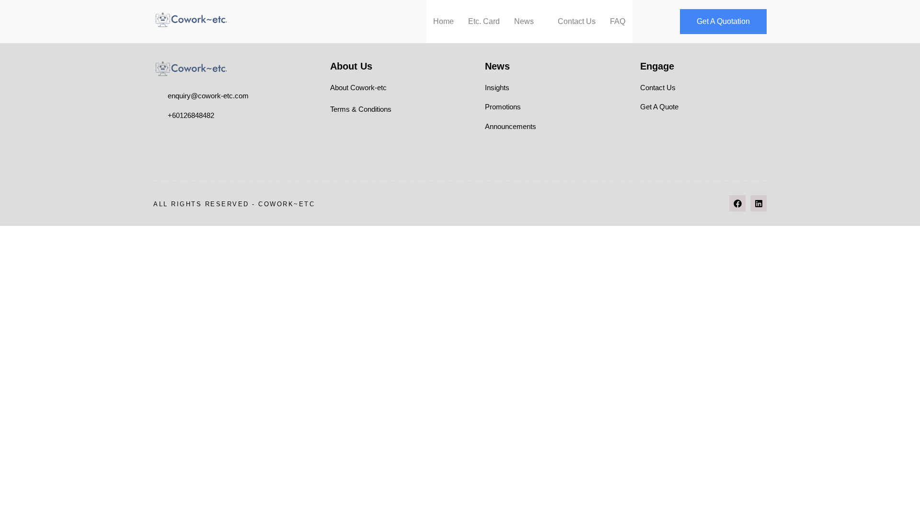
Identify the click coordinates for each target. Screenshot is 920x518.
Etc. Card (484, 21)
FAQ (617, 21)
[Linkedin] (758, 203)
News (524, 21)
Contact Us (577, 21)
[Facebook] (737, 203)
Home (443, 21)
